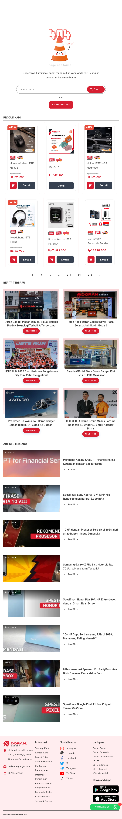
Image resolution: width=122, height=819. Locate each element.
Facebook (71, 758)
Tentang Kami (42, 748)
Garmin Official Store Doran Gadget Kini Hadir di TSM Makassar (91, 360)
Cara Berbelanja (43, 761)
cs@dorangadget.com (19, 766)
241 (79, 275)
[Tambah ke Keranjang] (13, 185)
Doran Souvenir (101, 752)
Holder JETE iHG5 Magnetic (97, 165)
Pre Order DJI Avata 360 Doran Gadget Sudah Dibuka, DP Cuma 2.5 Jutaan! (31, 412)
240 (69, 275)
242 (90, 275)
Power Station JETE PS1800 (59, 241)
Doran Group (99, 748)
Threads (71, 753)
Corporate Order (43, 792)
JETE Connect (100, 769)
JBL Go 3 (54, 167)
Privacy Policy (42, 796)
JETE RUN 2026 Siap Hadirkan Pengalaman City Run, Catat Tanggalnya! (31, 360)
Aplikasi (11, 453)
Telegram (71, 768)
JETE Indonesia (100, 765)
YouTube (70, 773)
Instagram (72, 748)
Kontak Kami (41, 753)
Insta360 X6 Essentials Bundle (98, 241)
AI (6, 453)
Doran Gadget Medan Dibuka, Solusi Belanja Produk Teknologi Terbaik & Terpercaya (31, 311)
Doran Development (103, 756)
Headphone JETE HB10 (20, 239)
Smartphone (10, 487)
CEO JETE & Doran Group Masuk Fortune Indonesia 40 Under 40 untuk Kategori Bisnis (91, 412)
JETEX (96, 760)
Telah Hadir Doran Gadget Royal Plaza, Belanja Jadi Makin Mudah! (91, 311)
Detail (26, 185)
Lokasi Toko (41, 757)
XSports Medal (100, 773)
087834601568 (15, 773)
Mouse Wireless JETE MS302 (22, 165)
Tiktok (69, 778)
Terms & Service (43, 801)
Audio (7, 662)
